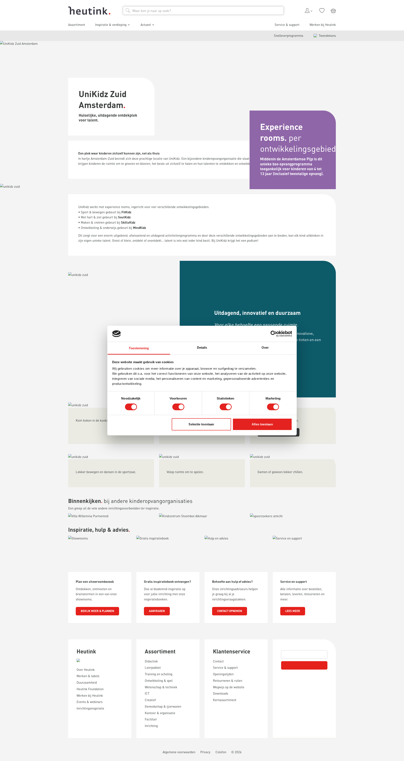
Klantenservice (231, 651)
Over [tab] (265, 347)
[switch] (178, 407)
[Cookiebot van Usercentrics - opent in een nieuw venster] (273, 334)
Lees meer (292, 611)
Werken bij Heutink (323, 24)
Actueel (146, 24)
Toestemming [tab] (139, 348)
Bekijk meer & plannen (97, 611)
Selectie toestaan (201, 424)
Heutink (86, 651)
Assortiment (160, 651)
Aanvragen (157, 611)
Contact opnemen (229, 611)
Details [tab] (202, 347)
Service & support (287, 24)
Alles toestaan (262, 424)
